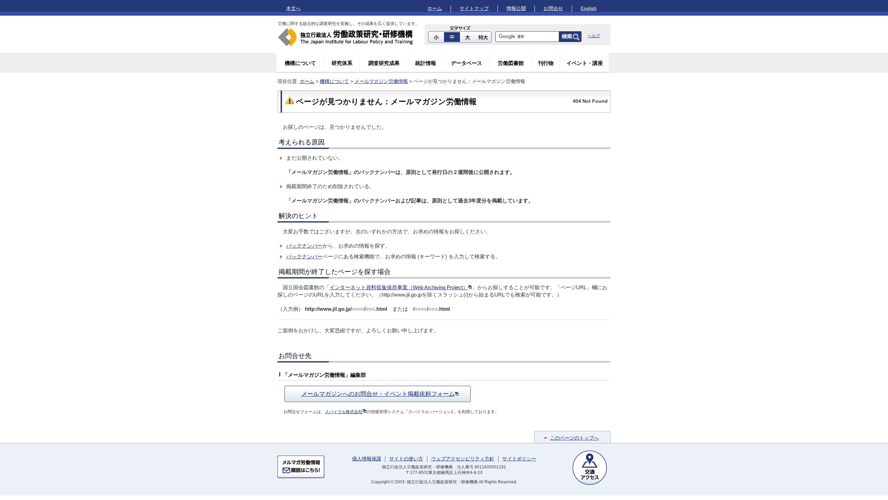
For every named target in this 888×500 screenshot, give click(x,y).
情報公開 (516, 8)
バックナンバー (304, 246)
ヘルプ (594, 35)
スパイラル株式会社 (343, 411)
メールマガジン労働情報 (381, 81)
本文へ (293, 8)
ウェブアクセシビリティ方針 (462, 458)
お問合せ (553, 8)
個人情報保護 (366, 458)
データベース (466, 63)
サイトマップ (474, 8)
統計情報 (425, 63)
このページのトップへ (574, 438)
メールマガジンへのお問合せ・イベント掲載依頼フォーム (378, 394)
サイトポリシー (519, 458)
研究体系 (342, 63)
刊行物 (546, 63)
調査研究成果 (384, 63)
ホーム (434, 8)
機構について (300, 63)
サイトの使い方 (406, 458)
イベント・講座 (584, 63)
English (589, 8)
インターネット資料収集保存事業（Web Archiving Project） (399, 287)
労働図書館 (511, 63)
